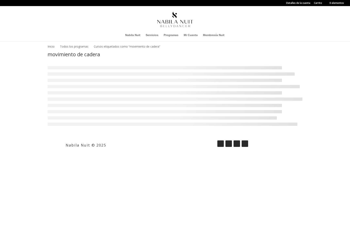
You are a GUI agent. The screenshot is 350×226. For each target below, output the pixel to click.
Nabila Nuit (132, 35)
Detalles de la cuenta (298, 3)
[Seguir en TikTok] (237, 143)
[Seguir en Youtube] (245, 143)
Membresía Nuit (213, 35)
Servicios (152, 35)
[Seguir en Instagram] (228, 143)
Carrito (318, 3)
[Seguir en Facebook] (220, 143)
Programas (171, 35)
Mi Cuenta (191, 35)
